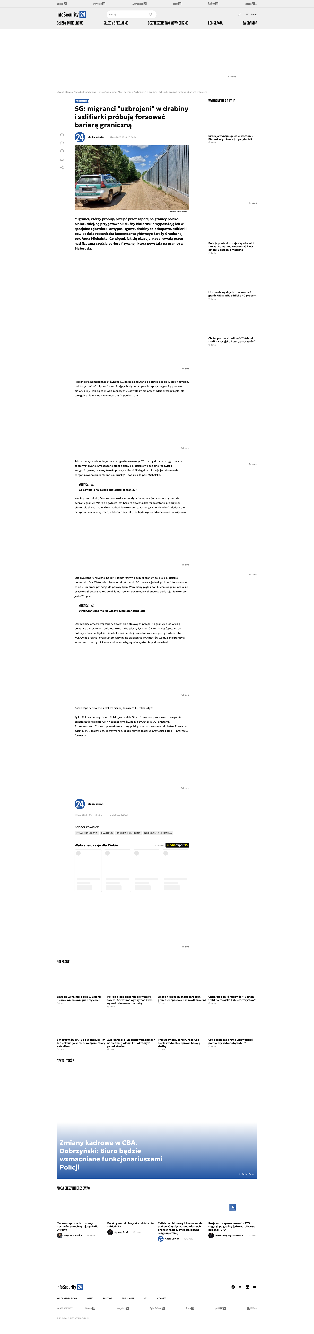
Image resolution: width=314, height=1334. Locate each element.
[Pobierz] (62, 159)
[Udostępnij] (62, 167)
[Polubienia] (62, 135)
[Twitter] (240, 1287)
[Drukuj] (62, 151)
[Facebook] (233, 1287)
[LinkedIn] (247, 1287)
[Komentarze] (62, 143)
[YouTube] (254, 1287)
